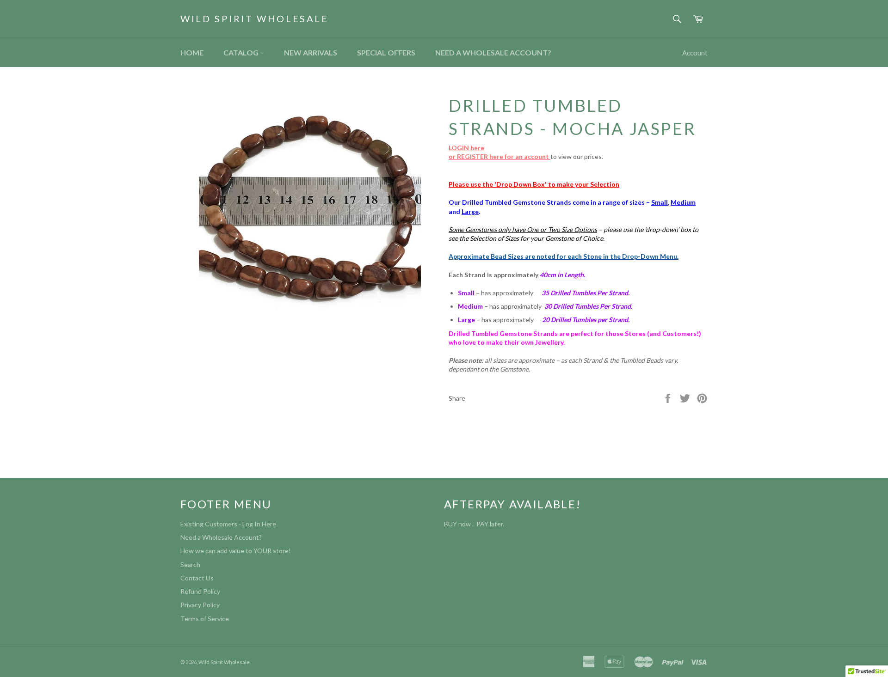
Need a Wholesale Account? (493, 52)
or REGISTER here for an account (499, 156)
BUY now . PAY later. (475, 524)
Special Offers (386, 52)
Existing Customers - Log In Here (228, 524)
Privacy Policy (200, 605)
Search (190, 564)
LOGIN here (466, 148)
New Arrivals (310, 52)
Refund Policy (200, 591)
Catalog (241, 52)
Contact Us (197, 578)
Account (695, 53)
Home (192, 52)
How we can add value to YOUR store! (235, 551)
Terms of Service (204, 618)
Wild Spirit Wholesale (254, 18)
